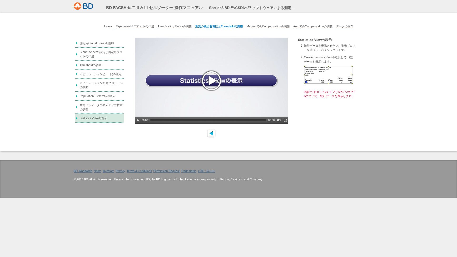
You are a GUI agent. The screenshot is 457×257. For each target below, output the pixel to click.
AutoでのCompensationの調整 (313, 26)
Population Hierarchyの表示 (98, 96)
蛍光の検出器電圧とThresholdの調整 (219, 26)
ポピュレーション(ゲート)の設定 (101, 74)
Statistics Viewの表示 (93, 118)
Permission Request (166, 171)
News (97, 171)
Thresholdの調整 (90, 65)
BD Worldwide (83, 171)
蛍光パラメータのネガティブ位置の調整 (101, 107)
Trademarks (188, 171)
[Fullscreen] (285, 120)
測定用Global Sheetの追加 (97, 43)
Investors (108, 171)
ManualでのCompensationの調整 (268, 26)
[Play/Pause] (138, 120)
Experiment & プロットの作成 (135, 26)
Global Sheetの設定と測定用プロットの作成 (101, 54)
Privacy (120, 171)
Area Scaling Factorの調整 (175, 26)
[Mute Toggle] (279, 120)
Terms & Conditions (139, 171)
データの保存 (344, 26)
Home (108, 26)
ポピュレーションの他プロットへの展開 (101, 85)
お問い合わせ (206, 171)
